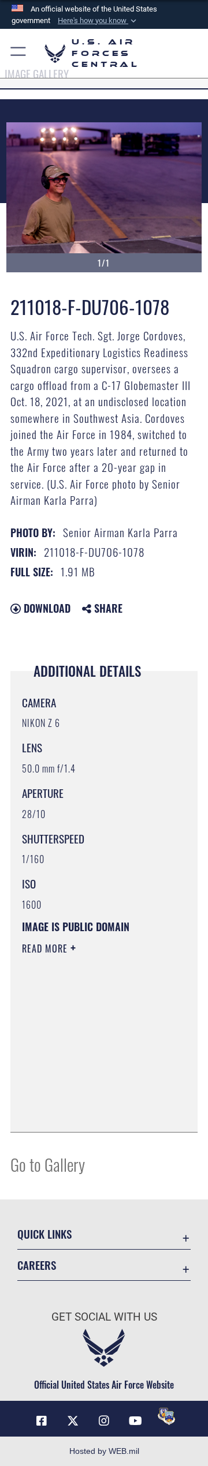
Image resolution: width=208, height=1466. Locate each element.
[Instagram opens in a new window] (104, 1421)
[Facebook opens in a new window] (41, 1421)
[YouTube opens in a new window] (135, 1421)
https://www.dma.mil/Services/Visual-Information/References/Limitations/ (92, 1110)
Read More (46, 948)
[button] (98, 21)
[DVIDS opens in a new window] (166, 1416)
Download (45, 608)
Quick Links (44, 1233)
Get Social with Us (104, 1316)
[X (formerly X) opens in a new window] (72, 1421)
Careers (36, 1265)
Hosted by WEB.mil (104, 1451)
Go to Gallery (47, 1164)
